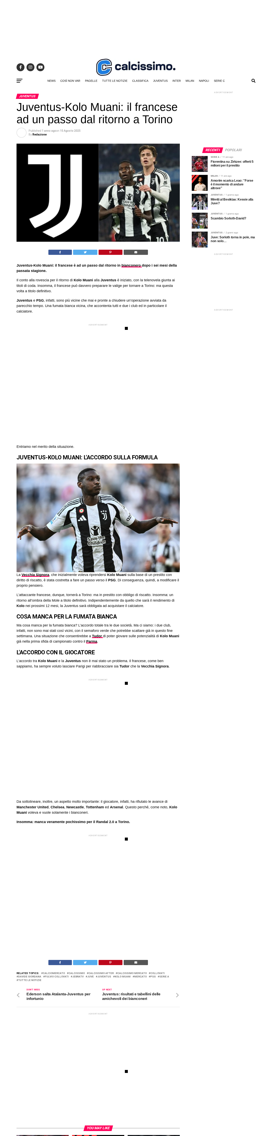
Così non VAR (70, 80)
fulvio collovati (57, 976)
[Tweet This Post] (85, 252)
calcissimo (76, 973)
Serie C (219, 80)
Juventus (160, 80)
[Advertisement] (136, 28)
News (51, 80)
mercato (140, 976)
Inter (176, 80)
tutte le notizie (29, 980)
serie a (164, 976)
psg (153, 976)
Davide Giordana (29, 976)
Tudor (97, 636)
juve (90, 976)
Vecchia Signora (35, 575)
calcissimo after (101, 973)
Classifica (140, 80)
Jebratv (78, 976)
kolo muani (123, 976)
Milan (190, 80)
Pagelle (91, 80)
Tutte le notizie (114, 80)
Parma (91, 641)
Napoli (204, 80)
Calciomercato (54, 973)
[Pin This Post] (110, 252)
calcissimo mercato (132, 973)
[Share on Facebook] (60, 252)
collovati (157, 973)
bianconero (131, 265)
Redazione (39, 134)
